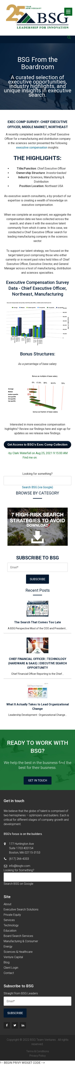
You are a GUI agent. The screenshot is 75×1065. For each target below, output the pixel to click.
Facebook (40, 457)
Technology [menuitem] (11, 925)
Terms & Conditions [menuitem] (37, 1051)
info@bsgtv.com (19, 866)
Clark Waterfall (22, 453)
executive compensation (31, 147)
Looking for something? (37, 473)
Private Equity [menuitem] (12, 914)
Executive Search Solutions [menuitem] (21, 909)
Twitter (50, 457)
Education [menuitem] (10, 930)
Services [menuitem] (9, 920)
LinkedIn (45, 457)
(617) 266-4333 (19, 858)
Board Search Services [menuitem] (18, 936)
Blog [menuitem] (6, 962)
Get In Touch (37, 780)
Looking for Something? (19, 870)
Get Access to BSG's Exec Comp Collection (37, 444)
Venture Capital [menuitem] (13, 957)
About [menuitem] (7, 904)
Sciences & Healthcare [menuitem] (18, 952)
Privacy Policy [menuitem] (37, 1055)
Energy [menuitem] (8, 946)
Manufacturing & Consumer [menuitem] (21, 941)
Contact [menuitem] (9, 973)
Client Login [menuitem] (11, 967)
